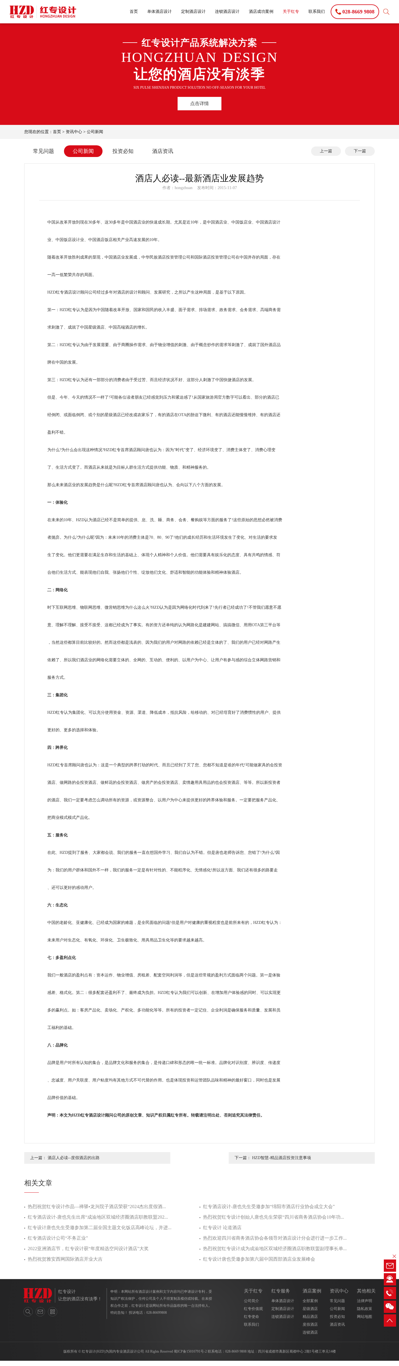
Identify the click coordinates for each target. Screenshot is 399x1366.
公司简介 (251, 1301)
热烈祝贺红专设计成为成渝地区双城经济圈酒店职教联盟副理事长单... (275, 1248)
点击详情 (199, 103)
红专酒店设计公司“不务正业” (58, 1238)
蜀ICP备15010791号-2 (190, 1351)
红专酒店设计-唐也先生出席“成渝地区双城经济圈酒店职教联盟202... (98, 1217)
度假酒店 (310, 1324)
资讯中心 (74, 132)
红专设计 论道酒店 (222, 1227)
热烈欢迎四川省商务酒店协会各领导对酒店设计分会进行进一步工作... (275, 1238)
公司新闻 (95, 132)
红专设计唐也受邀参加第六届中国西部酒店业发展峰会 (259, 1259)
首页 (134, 11)
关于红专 (291, 11)
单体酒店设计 (159, 11)
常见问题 (43, 151)
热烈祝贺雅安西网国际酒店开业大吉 (65, 1259)
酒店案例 (312, 1290)
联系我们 (316, 11)
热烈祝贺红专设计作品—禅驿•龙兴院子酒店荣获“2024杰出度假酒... (97, 1206)
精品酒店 (310, 1316)
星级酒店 (310, 1308)
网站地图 (364, 1316)
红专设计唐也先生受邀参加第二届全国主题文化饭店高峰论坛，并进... (99, 1227)
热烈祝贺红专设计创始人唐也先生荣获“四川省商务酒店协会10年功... (273, 1217)
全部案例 (310, 1301)
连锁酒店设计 (227, 11)
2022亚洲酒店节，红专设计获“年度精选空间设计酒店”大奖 (88, 1248)
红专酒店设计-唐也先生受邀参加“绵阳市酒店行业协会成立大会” (269, 1206)
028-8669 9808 (236, 1351)
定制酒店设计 (193, 11)
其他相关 (366, 1290)
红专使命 (251, 1316)
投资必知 (122, 151)
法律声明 (364, 1301)
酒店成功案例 (261, 11)
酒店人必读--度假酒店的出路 (74, 1158)
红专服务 (280, 1290)
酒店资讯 (162, 151)
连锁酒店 (310, 1332)
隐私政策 (364, 1308)
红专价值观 (253, 1308)
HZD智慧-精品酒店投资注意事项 (281, 1158)
